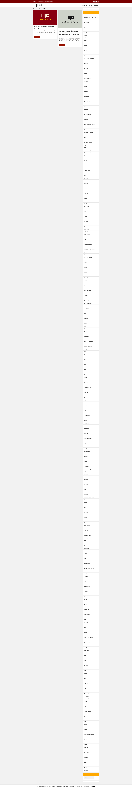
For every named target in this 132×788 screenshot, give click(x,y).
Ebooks (53, 30)
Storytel (85, 668)
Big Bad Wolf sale (87, 114)
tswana (85, 714)
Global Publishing (37, 31)
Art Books (86, 68)
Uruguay (85, 739)
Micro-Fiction (86, 464)
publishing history (87, 573)
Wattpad (86, 757)
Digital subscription (88, 234)
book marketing (87, 122)
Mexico (85, 461)
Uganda (85, 724)
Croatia (85, 203)
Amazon (85, 40)
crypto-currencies (87, 208)
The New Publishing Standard (89, 698)
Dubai (85, 247)
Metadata (86, 456)
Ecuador (85, 254)
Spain (85, 660)
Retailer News (86, 589)
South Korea (86, 657)
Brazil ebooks (86, 139)
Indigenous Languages (88, 341)
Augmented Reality (87, 78)
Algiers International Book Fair (90, 37)
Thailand (86, 688)
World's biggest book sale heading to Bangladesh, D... (44, 1)
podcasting (86, 548)
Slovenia (85, 635)
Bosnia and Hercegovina (88, 132)
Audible (70, 38)
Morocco (86, 479)
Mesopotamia (87, 453)
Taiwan (85, 680)
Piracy (85, 545)
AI (84, 30)
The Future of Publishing (88, 691)
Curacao (86, 213)
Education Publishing (88, 257)
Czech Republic (87, 219)
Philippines (86, 543)
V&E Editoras (86, 744)
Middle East (86, 466)
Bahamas (86, 91)
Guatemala (86, 308)
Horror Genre (86, 321)
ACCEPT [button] (92, 786)
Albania (85, 32)
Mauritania (86, 448)
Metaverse (86, 458)
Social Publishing (87, 642)
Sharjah (85, 624)
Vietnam (85, 749)
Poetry (85, 550)
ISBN (85, 364)
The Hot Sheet (86, 696)
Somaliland (86, 647)
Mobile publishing (87, 469)
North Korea (86, 512)
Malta (85, 443)
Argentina (86, 63)
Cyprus (85, 216)
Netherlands (86, 492)
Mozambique (86, 481)
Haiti (85, 313)
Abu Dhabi (86, 14)
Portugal (86, 555)
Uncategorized (87, 731)
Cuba (85, 211)
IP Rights (85, 351)
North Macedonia (87, 515)
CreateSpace (86, 201)
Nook (85, 507)
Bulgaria (85, 145)
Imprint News (86, 336)
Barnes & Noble (87, 99)
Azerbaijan (86, 88)
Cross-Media (86, 206)
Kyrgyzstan (86, 397)
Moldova (86, 471)
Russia (85, 599)
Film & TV (86, 277)
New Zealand (86, 494)
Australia (86, 81)
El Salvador (86, 262)
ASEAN (85, 71)
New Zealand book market (89, 497)
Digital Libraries (87, 231)
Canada (85, 160)
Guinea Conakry (87, 310)
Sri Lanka (86, 665)
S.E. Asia (85, 604)
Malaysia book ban (87, 436)
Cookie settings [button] (87, 786)
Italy (40, 31)
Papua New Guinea (87, 535)
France (85, 282)
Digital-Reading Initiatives (89, 236)
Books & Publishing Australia (89, 124)
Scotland (86, 612)
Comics (85, 185)
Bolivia (85, 116)
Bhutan (85, 111)
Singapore (86, 629)
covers (85, 198)
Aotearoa (86, 53)
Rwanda (85, 601)
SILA (85, 627)
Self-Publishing (87, 614)
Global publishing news (88, 303)
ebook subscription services (89, 249)
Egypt (85, 259)
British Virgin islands (88, 142)
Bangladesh (86, 96)
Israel (85, 367)
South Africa (86, 650)
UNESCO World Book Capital (89, 734)
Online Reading (87, 525)
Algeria (85, 35)
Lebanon (85, 405)
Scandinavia (86, 609)
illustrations (86, 333)
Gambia (85, 285)
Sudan (85, 670)
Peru (85, 540)
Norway (85, 517)
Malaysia (86, 433)
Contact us (95, 5)
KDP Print (86, 382)
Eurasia (85, 270)
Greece (85, 305)
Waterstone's (86, 754)
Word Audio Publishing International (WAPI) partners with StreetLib (44, 27)
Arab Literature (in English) (89, 58)
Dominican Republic (88, 244)
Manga (85, 446)
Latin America (86, 400)
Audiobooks (50, 30)
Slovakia (85, 632)
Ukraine (85, 729)
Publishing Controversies (89, 568)
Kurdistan (86, 392)
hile (84, 316)
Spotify (85, 663)
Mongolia (86, 474)
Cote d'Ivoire (86, 196)
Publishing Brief (87, 563)
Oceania (85, 520)
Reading (85, 583)
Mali (85, 441)
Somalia (85, 645)
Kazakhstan (86, 379)
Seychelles (86, 622)
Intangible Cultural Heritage (89, 349)
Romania (86, 596)
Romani (85, 594)
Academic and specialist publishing (91, 17)
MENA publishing (87, 451)
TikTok (85, 703)
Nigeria (85, 502)
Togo (85, 706)
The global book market (68, 39)
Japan (85, 374)
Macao (85, 425)
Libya (85, 410)
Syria (85, 678)
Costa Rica (86, 193)
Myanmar (86, 484)
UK (84, 726)
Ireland (85, 361)
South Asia (86, 655)
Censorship (86, 168)
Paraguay (86, 538)
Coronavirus (86, 191)
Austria (85, 83)
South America (87, 652)
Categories (84, 5)
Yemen (85, 765)
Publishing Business (88, 566)
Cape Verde (86, 162)
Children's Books (87, 170)
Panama (85, 532)
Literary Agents (87, 415)
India (85, 339)
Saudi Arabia (86, 606)
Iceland (85, 331)
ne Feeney (86, 486)
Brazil (85, 137)
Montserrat (86, 476)
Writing (85, 762)
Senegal (85, 617)
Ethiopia (85, 267)
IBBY (85, 326)
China (85, 175)
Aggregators (46, 30)
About (90, 5)
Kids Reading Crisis (87, 387)
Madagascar (86, 428)
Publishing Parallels (88, 578)
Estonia (85, 265)
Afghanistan (86, 22)
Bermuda (86, 109)
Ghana (85, 298)
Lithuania (86, 418)
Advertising (86, 20)
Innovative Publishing (88, 346)
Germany (86, 295)
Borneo (85, 129)
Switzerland (86, 675)
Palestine (86, 530)
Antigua (85, 50)
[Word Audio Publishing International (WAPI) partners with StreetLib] (45, 17)
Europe (85, 272)
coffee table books (87, 180)
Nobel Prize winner (87, 504)
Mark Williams (37, 30)
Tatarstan (86, 686)
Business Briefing (87, 150)
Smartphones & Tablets (88, 637)
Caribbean (86, 165)
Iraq (85, 359)
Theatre (85, 701)
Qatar (85, 581)
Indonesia (86, 344)
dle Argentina (86, 242)
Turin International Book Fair (89, 719)
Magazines (86, 430)
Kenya (85, 384)
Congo (85, 188)
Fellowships (86, 275)
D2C (85, 224)
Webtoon (86, 760)
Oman (85, 522)
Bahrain (85, 94)
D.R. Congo (86, 221)
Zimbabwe (86, 770)
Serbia (85, 619)
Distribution (86, 239)
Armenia (85, 65)
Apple (85, 55)
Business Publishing (88, 152)
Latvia (85, 402)
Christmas (86, 178)
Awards (85, 86)
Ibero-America (87, 328)
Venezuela (86, 747)
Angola (85, 45)
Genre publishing (87, 290)
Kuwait (85, 395)
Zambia (85, 767)
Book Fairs (86, 119)
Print (85, 558)
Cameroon (86, 157)
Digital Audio (78, 38)
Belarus (85, 104)
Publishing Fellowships (88, 571)
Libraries (85, 407)
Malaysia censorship (88, 438)
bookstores (86, 127)
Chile (85, 173)
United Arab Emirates (88, 737)
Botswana (86, 134)
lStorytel (85, 420)
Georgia (85, 293)
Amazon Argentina (87, 42)
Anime (85, 48)
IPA (84, 354)
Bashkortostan (87, 101)
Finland (85, 280)
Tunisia (85, 716)
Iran (85, 356)
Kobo (85, 390)
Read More (37, 36)
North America (87, 509)
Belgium (85, 106)
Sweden (42, 31)
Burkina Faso (86, 147)
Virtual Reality (87, 752)
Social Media (86, 640)
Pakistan (86, 527)
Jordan (85, 377)
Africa (85, 25)
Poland (85, 553)
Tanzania (86, 683)
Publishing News (87, 576)
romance (86, 591)
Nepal (85, 489)
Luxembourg (86, 423)
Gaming (85, 287)
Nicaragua (86, 499)
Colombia (86, 183)
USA (85, 742)
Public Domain (87, 561)
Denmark (86, 226)
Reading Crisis (87, 586)
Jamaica (86, 372)
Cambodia (86, 155)
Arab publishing (87, 60)
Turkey (85, 721)
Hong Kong (86, 318)
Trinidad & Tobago (87, 711)
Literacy (85, 413)
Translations (86, 709)
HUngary (85, 323)
